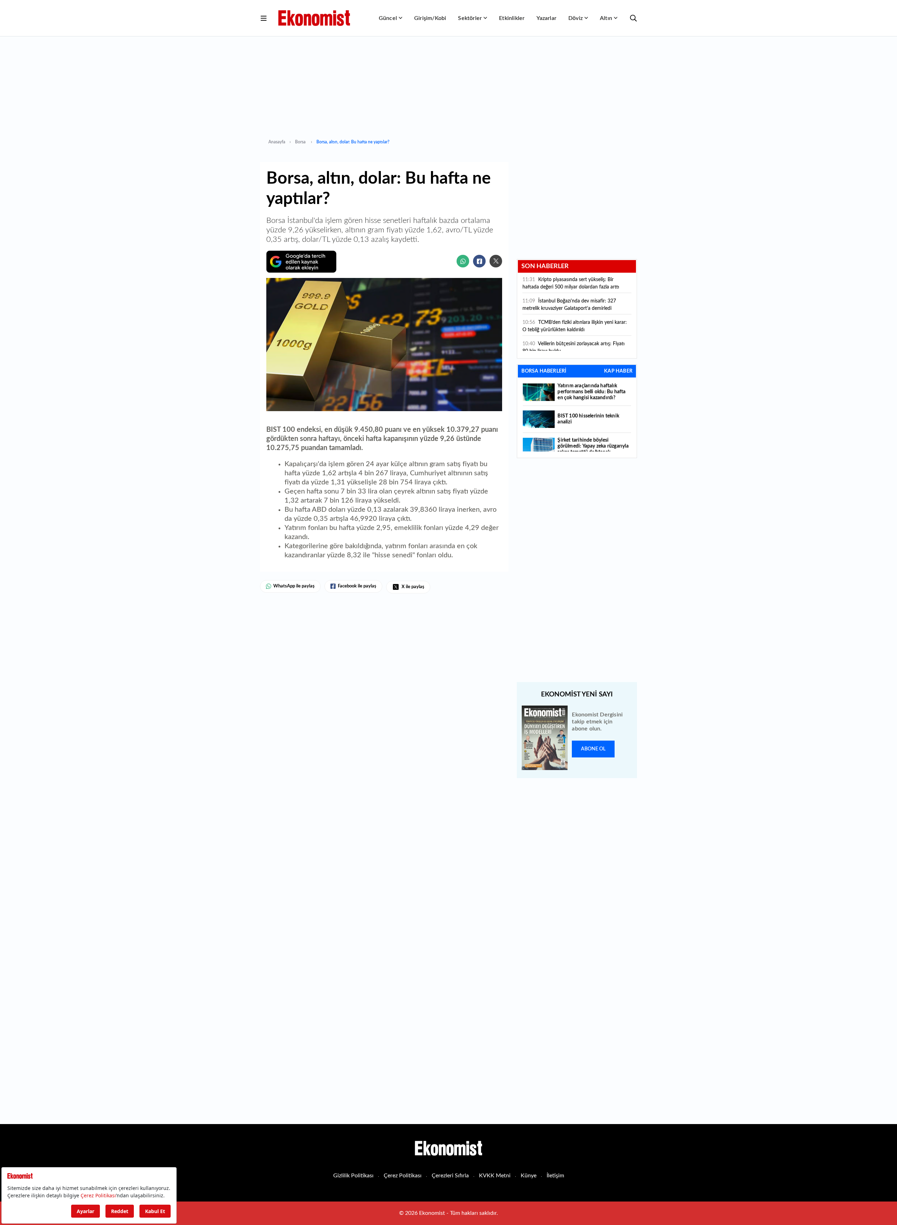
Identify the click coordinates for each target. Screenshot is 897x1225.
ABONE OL (593, 749)
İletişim (555, 1175)
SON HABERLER (545, 266)
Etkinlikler (512, 18)
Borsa (301, 142)
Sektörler (470, 18)
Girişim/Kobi (430, 18)
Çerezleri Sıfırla (450, 1175)
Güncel (388, 18)
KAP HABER (618, 371)
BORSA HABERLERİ (543, 371)
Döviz (575, 18)
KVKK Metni (495, 1175)
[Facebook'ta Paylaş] (479, 261)
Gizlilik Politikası (353, 1175)
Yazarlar (546, 18)
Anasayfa (276, 142)
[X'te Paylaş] (495, 261)
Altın (606, 18)
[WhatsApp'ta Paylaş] (463, 261)
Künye (528, 1175)
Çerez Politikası (403, 1175)
